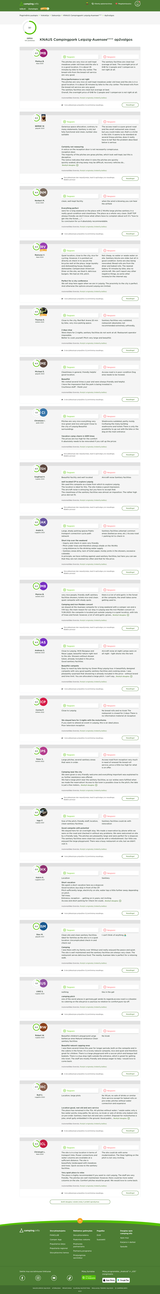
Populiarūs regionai (59, 1248)
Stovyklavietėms (81, 1235)
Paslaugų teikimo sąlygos (102, 1288)
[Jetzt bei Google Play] (123, 1280)
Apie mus (124, 1238)
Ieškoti (23, 9)
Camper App (55, 1239)
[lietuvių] (87, 3)
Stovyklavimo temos (59, 1252)
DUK (99, 1235)
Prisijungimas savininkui (79, 1256)
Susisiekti (101, 1239)
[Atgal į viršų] (80, 1220)
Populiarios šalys (57, 1244)
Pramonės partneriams (78, 1245)
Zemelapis (33, 9)
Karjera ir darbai (128, 1242)
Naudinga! (130, 105)
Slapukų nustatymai (81, 1288)
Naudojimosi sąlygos (41, 1288)
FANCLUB (54, 1235)
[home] (30, 1230)
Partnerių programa (82, 1251)
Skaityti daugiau (68, 165)
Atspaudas (56, 1288)
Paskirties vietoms (81, 1239)
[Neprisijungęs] (137, 4)
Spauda (123, 1246)
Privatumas (67, 1288)
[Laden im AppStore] (108, 1280)
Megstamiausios (124, 4)
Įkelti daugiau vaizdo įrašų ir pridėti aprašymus (80, 1202)
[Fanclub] (44, 8)
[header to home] (29, 4)
